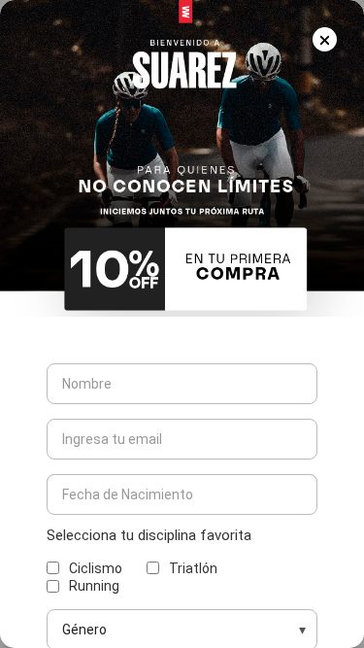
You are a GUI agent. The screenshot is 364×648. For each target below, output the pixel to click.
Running (94, 586)
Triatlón (193, 568)
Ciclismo (95, 568)
